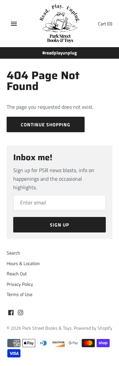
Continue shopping (45, 124)
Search (13, 253)
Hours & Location (23, 263)
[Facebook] (11, 314)
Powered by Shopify (93, 328)
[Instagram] (20, 314)
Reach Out (17, 273)
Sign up (59, 224)
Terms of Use (19, 294)
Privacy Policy (20, 284)
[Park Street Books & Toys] (59, 23)
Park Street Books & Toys (47, 328)
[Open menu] (14, 23)
